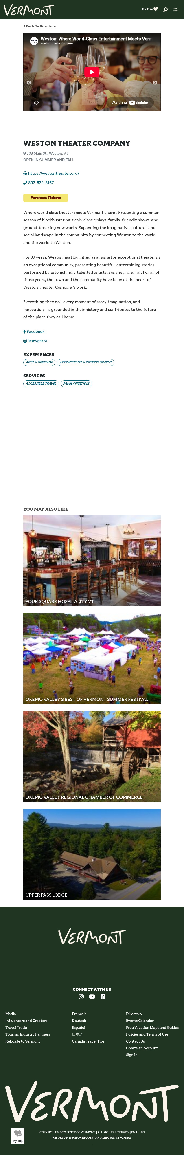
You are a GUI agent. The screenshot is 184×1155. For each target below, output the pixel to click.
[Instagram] (81, 997)
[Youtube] (92, 997)
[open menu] (175, 9)
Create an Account (142, 1048)
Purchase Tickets (46, 198)
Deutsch (79, 1021)
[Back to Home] (29, 10)
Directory (134, 1014)
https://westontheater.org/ (53, 173)
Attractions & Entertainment (85, 362)
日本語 (77, 1034)
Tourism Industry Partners (27, 1034)
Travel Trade (16, 1027)
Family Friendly (76, 383)
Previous (29, 83)
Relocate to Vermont (22, 1041)
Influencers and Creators (26, 1021)
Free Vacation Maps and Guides (152, 1027)
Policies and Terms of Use (147, 1034)
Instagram (37, 341)
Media (10, 1014)
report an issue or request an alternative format (92, 1137)
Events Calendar (140, 1021)
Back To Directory (40, 26)
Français (79, 1014)
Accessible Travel (41, 383)
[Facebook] (103, 997)
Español (78, 1027)
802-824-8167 (40, 182)
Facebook (35, 331)
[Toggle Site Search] (165, 9)
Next (155, 83)
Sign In (132, 1055)
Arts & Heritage (39, 362)
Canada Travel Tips (88, 1041)
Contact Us (135, 1041)
